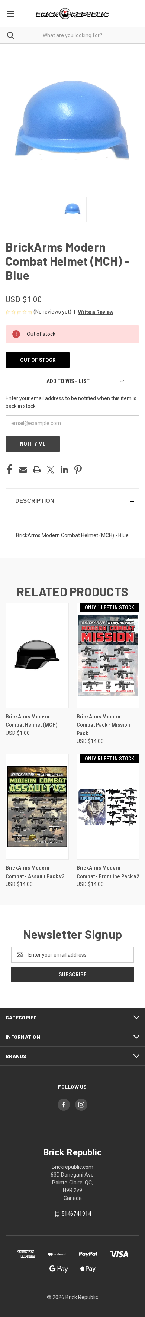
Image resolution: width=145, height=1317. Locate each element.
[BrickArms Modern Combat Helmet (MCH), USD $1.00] (37, 655)
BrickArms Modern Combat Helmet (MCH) (32, 721)
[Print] (37, 469)
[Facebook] (9, 469)
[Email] (23, 469)
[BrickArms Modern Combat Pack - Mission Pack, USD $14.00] (108, 655)
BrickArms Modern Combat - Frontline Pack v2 (108, 872)
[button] (92, 312)
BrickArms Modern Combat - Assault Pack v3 (35, 872)
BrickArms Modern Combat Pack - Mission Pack (103, 725)
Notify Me (33, 444)
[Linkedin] (64, 469)
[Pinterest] (78, 469)
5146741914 (76, 1213)
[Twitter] (50, 469)
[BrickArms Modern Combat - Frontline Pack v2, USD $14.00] (108, 806)
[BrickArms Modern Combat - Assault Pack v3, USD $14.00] (37, 806)
